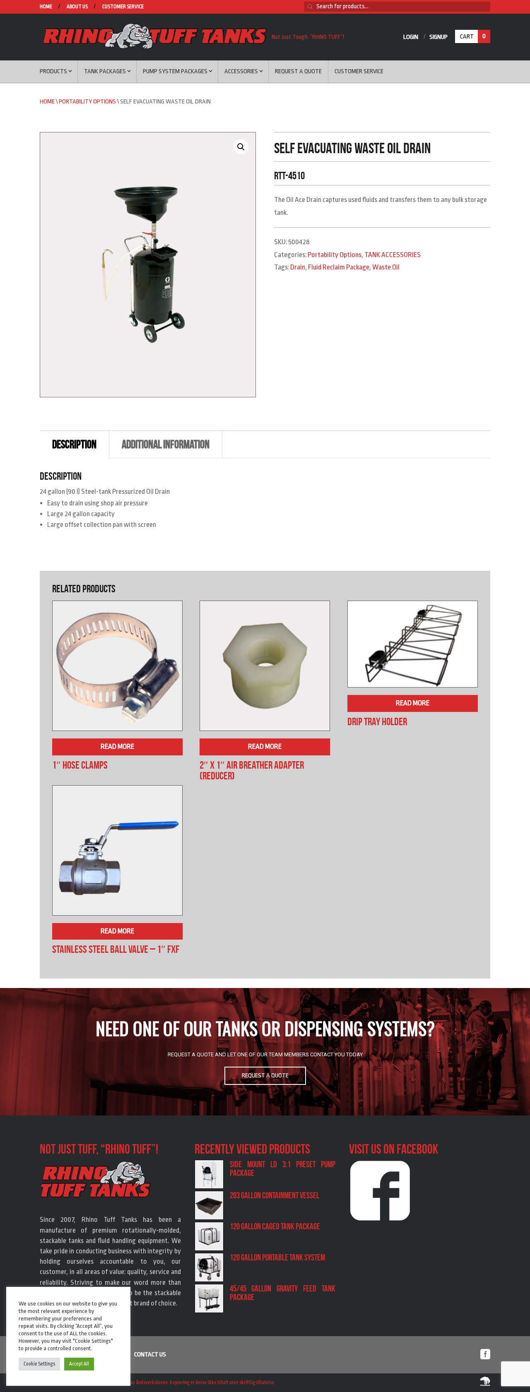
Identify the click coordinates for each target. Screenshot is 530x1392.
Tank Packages (105, 71)
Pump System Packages (175, 71)
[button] (241, 146)
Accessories (241, 71)
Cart (473, 36)
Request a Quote (298, 71)
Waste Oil (386, 267)
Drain (297, 267)
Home (46, 7)
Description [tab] (74, 444)
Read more (117, 746)
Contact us (150, 1354)
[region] (265, 1052)
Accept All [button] (79, 1364)
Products (53, 71)
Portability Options (87, 101)
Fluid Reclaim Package (338, 267)
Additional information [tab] (166, 444)
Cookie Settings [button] (39, 1364)
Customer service (123, 7)
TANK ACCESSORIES (392, 255)
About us (77, 7)
